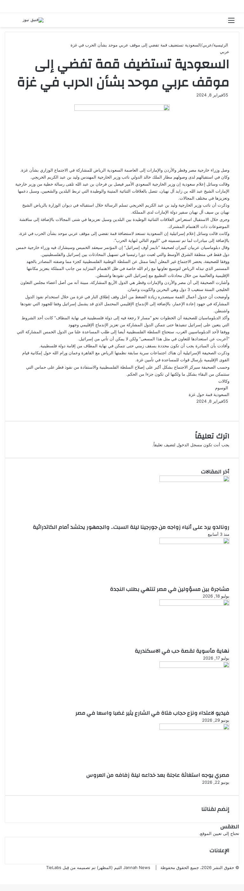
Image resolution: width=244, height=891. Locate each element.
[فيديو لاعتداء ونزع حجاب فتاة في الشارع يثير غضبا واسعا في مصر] (194, 666)
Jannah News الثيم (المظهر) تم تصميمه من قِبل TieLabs (98, 867)
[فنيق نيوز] (33, 20)
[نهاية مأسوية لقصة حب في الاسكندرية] (194, 604)
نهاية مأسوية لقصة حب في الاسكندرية (182, 651)
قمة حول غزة (200, 394)
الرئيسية (221, 44)
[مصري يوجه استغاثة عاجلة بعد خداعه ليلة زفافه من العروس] (194, 728)
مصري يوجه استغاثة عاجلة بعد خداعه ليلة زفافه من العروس (157, 775)
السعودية (221, 394)
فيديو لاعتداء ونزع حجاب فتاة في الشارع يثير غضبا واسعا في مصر (152, 713)
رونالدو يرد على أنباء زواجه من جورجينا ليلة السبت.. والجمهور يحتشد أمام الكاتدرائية (131, 527)
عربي (207, 44)
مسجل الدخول (189, 444)
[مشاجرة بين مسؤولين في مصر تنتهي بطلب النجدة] (194, 542)
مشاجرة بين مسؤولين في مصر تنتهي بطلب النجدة (169, 589)
